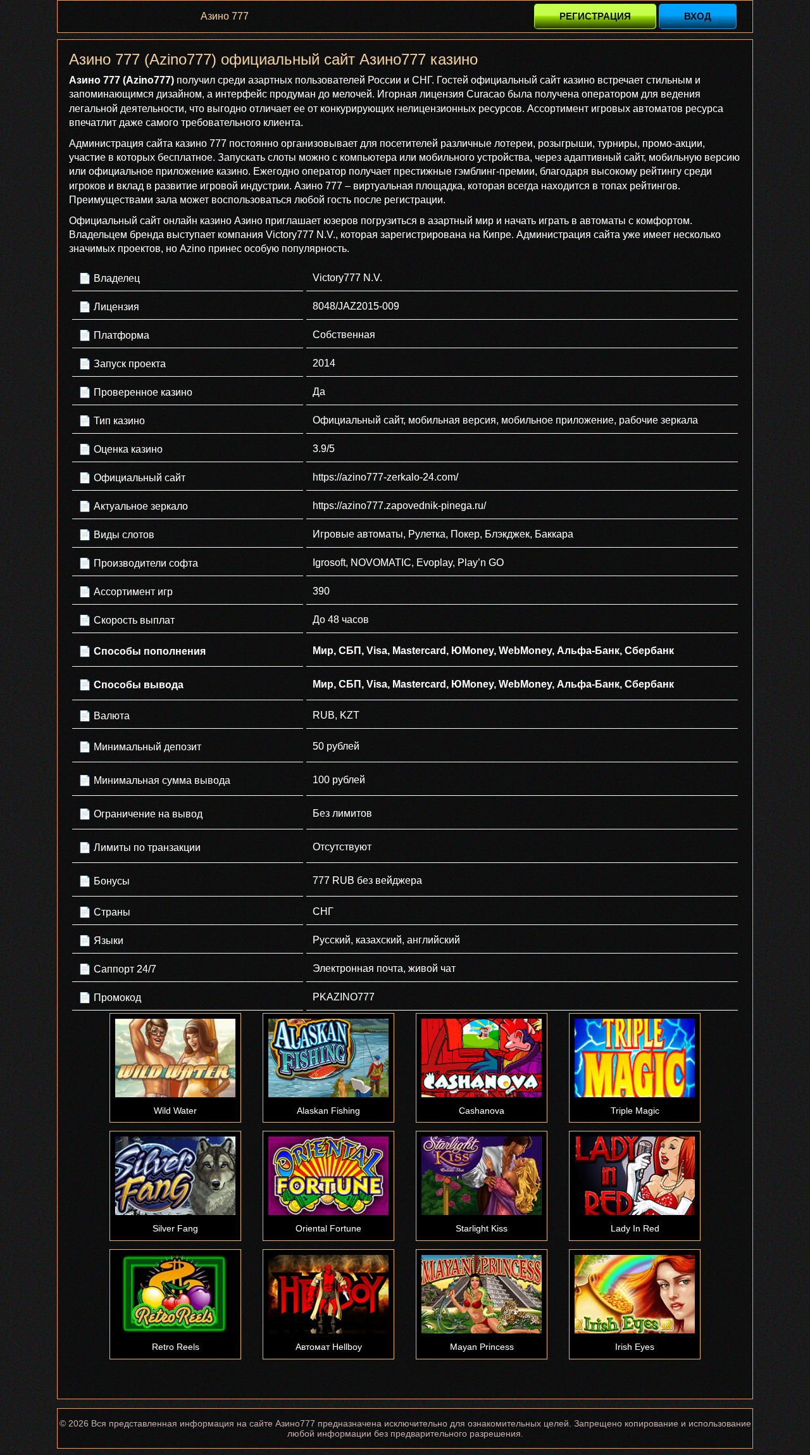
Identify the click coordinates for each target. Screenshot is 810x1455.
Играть (175, 1058)
